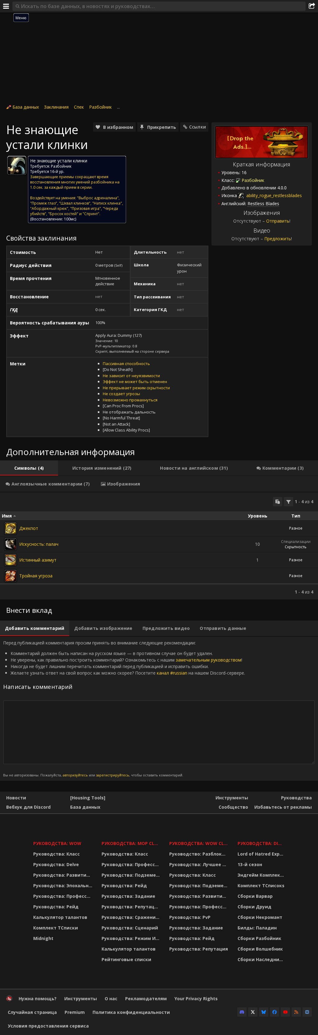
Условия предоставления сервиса (48, 1026)
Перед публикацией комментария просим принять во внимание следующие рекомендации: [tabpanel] (124, 708)
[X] (252, 1012)
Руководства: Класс (56, 854)
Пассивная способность (126, 363)
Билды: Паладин (257, 928)
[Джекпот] (10, 528)
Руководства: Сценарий (130, 928)
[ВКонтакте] (307, 1012)
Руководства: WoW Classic (199, 843)
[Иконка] (16, 165)
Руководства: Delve (56, 864)
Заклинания (56, 107)
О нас (111, 998)
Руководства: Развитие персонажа (63, 875)
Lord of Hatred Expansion (262, 854)
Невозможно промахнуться (130, 400)
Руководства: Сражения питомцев (131, 917)
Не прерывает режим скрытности (136, 388)
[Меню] (6, 6)
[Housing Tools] (87, 798)
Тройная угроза (35, 576)
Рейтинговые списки (126, 959)
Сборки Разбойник (259, 938)
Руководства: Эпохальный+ (63, 885)
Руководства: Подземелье (131, 875)
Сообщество (233, 807)
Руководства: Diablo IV (262, 843)
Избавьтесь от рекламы (283, 807)
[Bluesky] (263, 1012)
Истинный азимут (38, 560)
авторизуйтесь (75, 775)
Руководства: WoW (57, 843)
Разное (295, 528)
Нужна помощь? (38, 998)
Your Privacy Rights (196, 998)
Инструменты (232, 798)
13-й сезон (250, 864)
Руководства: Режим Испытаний (131, 938)
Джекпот (28, 528)
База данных (25, 107)
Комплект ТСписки (55, 928)
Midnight (43, 938)
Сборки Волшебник (260, 949)
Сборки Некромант (260, 917)
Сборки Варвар (255, 896)
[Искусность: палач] (10, 544)
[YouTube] (285, 1012)
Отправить (277, 221)
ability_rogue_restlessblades (273, 195)
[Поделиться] (312, 6)
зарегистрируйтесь (112, 775)
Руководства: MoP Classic (131, 843)
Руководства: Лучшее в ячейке (199, 864)
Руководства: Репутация (131, 907)
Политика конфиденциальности (131, 1012)
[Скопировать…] (277, 501)
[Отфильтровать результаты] (288, 501)
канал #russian (172, 673)
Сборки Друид (254, 907)
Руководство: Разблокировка (199, 854)
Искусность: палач (38, 544)
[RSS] (296, 1012)
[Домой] (9, 1000)
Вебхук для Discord (28, 807)
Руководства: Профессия (63, 896)
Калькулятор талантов (60, 917)
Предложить (277, 239)
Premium (75, 1012)
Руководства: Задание (128, 896)
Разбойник (100, 107)
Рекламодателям (146, 998)
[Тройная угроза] (10, 576)
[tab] (29, 468)
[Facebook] (274, 1012)
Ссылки (197, 127)
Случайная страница (32, 1012)
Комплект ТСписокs (261, 885)
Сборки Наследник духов (262, 959)
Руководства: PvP (190, 917)
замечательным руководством (208, 660)
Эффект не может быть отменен (135, 381)
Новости (16, 798)
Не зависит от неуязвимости (131, 375)
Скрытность (296, 546)
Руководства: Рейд (56, 907)
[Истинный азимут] (10, 560)
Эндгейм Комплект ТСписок (262, 875)
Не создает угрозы (121, 393)
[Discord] (242, 1012)
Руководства (296, 798)
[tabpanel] (159, 545)
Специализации (296, 541)
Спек (79, 107)
